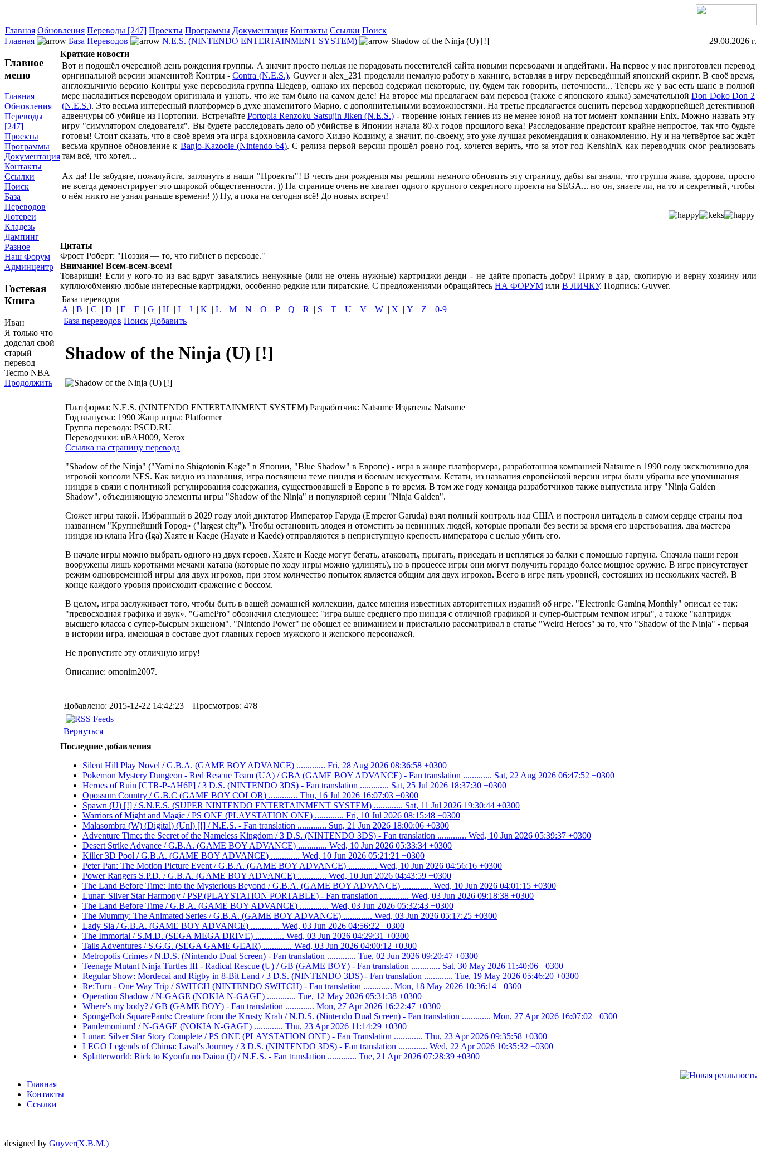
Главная (20, 30)
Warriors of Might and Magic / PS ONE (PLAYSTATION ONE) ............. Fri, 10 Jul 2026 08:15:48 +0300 (271, 815)
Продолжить (28, 382)
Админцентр (28, 267)
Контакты (309, 30)
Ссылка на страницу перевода (122, 447)
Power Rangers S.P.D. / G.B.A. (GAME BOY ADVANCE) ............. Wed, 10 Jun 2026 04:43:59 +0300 (266, 875)
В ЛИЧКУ (580, 285)
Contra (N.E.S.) (260, 75)
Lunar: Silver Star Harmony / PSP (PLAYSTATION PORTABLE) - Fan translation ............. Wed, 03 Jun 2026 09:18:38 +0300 (308, 895)
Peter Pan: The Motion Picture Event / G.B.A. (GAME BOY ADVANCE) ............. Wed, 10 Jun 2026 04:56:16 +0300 (292, 865)
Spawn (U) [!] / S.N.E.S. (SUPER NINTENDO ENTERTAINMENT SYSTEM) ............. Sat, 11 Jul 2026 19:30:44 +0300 (301, 805)
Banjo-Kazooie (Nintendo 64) (234, 146)
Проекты (166, 30)
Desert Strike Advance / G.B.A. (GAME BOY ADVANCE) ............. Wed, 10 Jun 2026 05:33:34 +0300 (267, 845)
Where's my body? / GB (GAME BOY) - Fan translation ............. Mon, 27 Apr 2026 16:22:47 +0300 (261, 1006)
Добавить (168, 321)
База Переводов (98, 41)
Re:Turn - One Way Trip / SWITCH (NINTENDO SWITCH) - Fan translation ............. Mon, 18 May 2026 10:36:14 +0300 (301, 986)
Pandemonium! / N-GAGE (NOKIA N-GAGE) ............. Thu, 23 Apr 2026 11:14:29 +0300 (244, 1026)
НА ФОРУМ (519, 285)
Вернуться (83, 731)
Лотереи (20, 216)
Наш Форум (27, 256)
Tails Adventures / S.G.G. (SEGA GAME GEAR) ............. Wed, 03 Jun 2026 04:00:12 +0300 (249, 946)
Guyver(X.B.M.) (79, 1143)
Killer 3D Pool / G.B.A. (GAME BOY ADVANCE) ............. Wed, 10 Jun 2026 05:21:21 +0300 (253, 855)
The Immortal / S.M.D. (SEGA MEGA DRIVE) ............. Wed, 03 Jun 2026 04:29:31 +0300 (245, 936)
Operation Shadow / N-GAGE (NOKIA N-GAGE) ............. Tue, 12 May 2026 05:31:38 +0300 (252, 996)
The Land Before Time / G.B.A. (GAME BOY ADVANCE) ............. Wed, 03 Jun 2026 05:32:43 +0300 (267, 905)
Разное (17, 246)
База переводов (92, 321)
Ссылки (345, 30)
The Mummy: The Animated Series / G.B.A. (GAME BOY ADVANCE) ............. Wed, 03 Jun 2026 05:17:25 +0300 (289, 916)
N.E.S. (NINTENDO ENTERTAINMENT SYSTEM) (259, 41)
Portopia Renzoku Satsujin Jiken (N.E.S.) (320, 115)
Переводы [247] (117, 30)
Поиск (374, 30)
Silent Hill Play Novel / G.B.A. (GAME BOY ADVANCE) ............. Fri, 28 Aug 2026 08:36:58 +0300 (264, 765)
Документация (260, 30)
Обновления (61, 30)
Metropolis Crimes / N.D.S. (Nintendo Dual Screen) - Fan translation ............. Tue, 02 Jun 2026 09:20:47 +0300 (280, 956)
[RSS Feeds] (90, 719)
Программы (207, 30)
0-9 (441, 309)
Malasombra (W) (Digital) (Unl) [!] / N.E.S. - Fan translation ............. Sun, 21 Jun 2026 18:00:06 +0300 (265, 825)
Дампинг (21, 236)
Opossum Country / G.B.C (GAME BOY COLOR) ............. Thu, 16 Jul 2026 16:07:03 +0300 (250, 795)
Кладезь (19, 226)
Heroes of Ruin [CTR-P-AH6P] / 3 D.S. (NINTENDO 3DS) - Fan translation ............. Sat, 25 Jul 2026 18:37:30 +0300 (294, 785)
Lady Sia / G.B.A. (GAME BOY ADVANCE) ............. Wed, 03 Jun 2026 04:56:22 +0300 (243, 926)
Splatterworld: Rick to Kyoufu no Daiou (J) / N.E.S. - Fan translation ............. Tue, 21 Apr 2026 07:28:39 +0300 (281, 1056)
